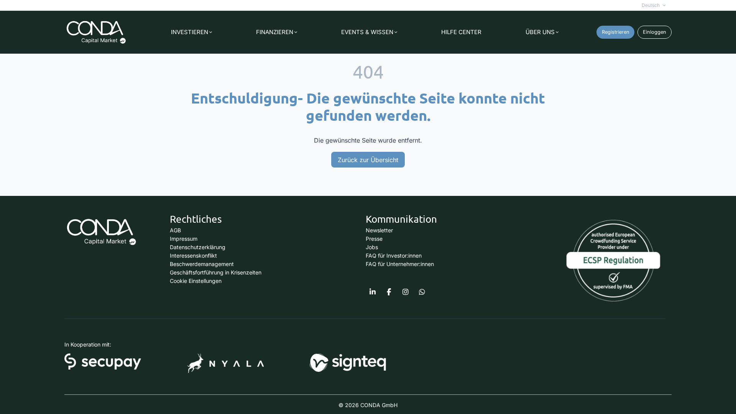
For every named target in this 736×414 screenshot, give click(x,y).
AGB (175, 230)
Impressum (183, 238)
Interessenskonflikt (193, 255)
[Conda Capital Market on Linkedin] (373, 292)
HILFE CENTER (461, 32)
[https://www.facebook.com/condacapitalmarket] (389, 292)
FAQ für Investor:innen (394, 255)
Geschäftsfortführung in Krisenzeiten (215, 272)
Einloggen (654, 32)
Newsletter (379, 230)
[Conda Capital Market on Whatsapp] (422, 292)
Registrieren (615, 32)
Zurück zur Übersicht (368, 160)
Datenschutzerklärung (197, 247)
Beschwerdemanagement (202, 264)
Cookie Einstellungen (196, 281)
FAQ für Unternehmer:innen (400, 264)
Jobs (372, 247)
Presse (374, 238)
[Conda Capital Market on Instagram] (405, 292)
